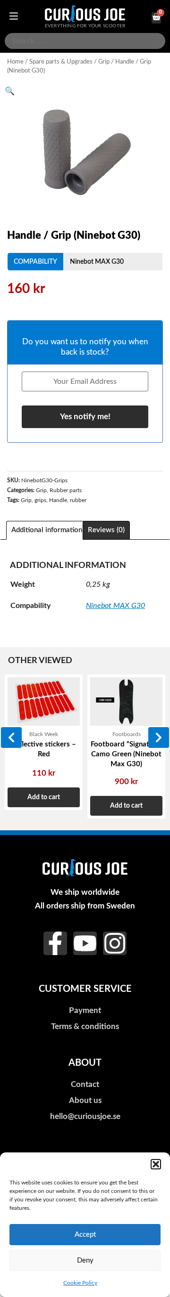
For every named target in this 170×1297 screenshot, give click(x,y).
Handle (58, 500)
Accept (85, 1234)
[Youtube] (85, 943)
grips (40, 500)
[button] (156, 1164)
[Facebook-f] (55, 943)
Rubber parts (66, 490)
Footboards (126, 734)
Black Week (43, 734)
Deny (85, 1260)
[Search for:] (85, 41)
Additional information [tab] (46, 530)
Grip (104, 62)
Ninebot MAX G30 (97, 261)
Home (15, 62)
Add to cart (43, 797)
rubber (78, 500)
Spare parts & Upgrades (61, 62)
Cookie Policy (80, 1283)
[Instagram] (115, 943)
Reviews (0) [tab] (106, 530)
